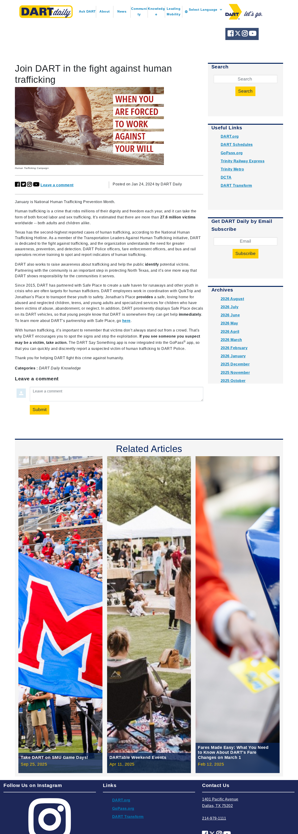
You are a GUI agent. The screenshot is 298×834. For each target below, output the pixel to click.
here (126, 321)
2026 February (234, 348)
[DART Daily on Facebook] (231, 35)
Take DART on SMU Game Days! (54, 757)
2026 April (230, 332)
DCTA (226, 177)
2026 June (230, 315)
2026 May (229, 323)
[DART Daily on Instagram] (245, 35)
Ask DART (87, 11)
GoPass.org (232, 153)
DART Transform (236, 186)
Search (245, 91)
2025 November (235, 373)
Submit (40, 409)
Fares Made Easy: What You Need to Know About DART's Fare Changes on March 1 (233, 752)
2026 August (232, 299)
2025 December (235, 364)
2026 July (230, 307)
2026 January (233, 356)
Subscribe (245, 253)
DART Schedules (237, 145)
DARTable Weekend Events (137, 757)
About (104, 11)
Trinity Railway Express (243, 161)
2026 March (231, 340)
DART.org (230, 136)
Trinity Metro (232, 169)
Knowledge (156, 11)
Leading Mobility (174, 11)
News (121, 11)
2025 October (233, 381)
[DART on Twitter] (238, 35)
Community (139, 11)
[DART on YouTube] (253, 35)
